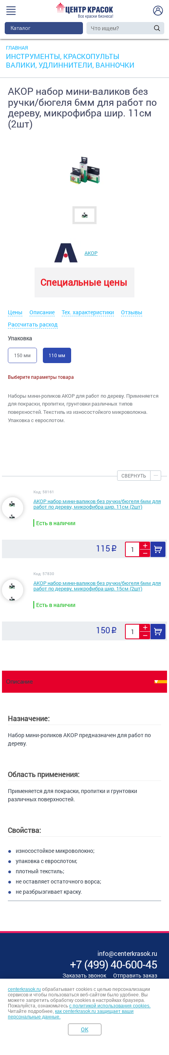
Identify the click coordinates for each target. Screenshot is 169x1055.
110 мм (57, 355)
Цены (15, 312)
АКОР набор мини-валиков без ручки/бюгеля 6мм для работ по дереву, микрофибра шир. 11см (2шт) (97, 504)
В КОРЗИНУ (158, 549)
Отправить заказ (135, 975)
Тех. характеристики (88, 312)
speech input (149, 28)
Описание (42, 312)
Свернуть (133, 475)
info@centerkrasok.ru (127, 953)
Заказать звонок (84, 975)
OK (84, 1029)
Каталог (21, 28)
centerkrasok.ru (24, 989)
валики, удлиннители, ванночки (70, 65)
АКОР (90, 252)
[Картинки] (84, 214)
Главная (17, 47)
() (113, 964)
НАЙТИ (157, 28)
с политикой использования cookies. (110, 1006)
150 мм (22, 355)
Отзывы (131, 312)
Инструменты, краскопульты (62, 56)
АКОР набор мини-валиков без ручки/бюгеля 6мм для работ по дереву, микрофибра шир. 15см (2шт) (97, 585)
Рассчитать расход (33, 324)
